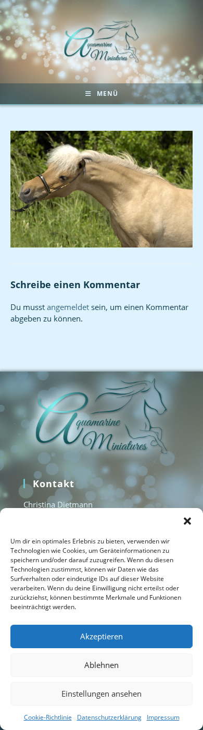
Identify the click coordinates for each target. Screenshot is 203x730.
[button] (187, 521)
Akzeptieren (101, 636)
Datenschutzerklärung (109, 717)
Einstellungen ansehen (101, 693)
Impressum (163, 717)
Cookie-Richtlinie (48, 717)
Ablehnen (101, 665)
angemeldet (68, 307)
